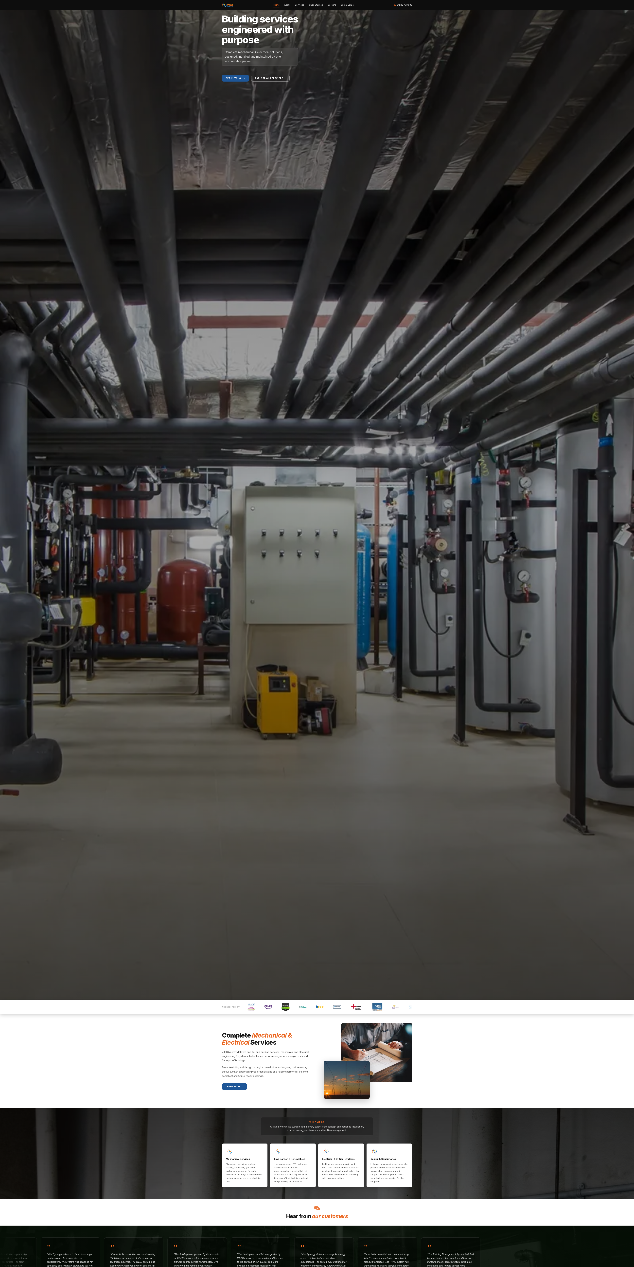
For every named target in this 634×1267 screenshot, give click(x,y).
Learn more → (234, 1086)
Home (276, 4)
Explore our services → (270, 78)
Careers (332, 4)
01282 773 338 (404, 4)
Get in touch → (235, 78)
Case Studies (316, 4)
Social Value (347, 4)
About (287, 4)
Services (299, 4)
